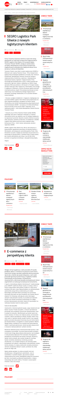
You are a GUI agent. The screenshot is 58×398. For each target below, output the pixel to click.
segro (11, 52)
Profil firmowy (41, 4)
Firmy (25, 2)
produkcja (13, 9)
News (19, 2)
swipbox (27, 263)
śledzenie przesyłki (20, 263)
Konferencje (34, 2)
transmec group (17, 52)
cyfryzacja (35, 9)
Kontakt (25, 392)
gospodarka (42, 9)
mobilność (49, 9)
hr (52, 9)
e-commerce (7, 263)
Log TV (20, 4)
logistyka (7, 9)
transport (29, 9)
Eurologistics (46, 2)
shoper (13, 263)
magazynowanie (21, 9)
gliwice (6, 52)
